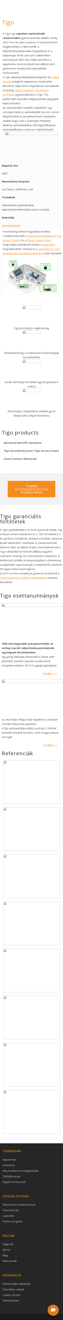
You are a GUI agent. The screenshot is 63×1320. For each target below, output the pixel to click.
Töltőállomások (11, 1176)
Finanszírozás (11, 1210)
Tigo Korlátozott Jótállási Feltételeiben (23, 577)
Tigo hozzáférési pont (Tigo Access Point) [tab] (31, 450)
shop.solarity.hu (11, 225)
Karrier (7, 1249)
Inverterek (9, 1165)
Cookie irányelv (11, 1295)
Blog (5, 1255)
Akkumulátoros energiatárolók (20, 1170)
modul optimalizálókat (40, 236)
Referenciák (10, 1261)
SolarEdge (49, 244)
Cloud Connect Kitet (39, 240)
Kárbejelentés (11, 1300)
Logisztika (8, 1215)
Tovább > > (49, 673)
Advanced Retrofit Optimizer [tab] (23, 442)
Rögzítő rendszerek (14, 1182)
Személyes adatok (13, 1289)
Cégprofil (8, 1244)
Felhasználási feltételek (16, 1283)
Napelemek (9, 1159)
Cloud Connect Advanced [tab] (20, 458)
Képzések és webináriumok (19, 1204)
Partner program (13, 1221)
